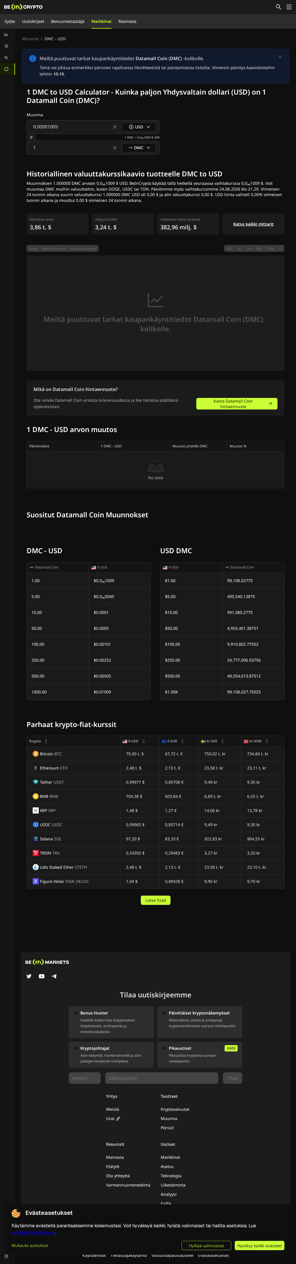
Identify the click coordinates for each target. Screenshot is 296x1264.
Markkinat (101, 21)
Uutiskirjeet (33, 21)
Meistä (112, 1109)
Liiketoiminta (173, 1185)
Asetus (167, 1166)
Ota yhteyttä (118, 1175)
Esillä (166, 1203)
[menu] (7, 52)
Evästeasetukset (213, 1255)
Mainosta (127, 21)
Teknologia (171, 1175)
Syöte (10, 21)
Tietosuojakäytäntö (128, 1255)
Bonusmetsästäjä (67, 21)
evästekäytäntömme (33, 1233)
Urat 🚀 (113, 1118)
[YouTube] (41, 977)
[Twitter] (28, 977)
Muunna (30, 38)
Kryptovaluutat (175, 1109)
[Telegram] (54, 977)
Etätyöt (112, 1166)
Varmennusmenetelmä (128, 1185)
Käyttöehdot (94, 1255)
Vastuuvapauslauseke (172, 1255)
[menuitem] (7, 34)
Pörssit (167, 1127)
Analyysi (169, 1194)
